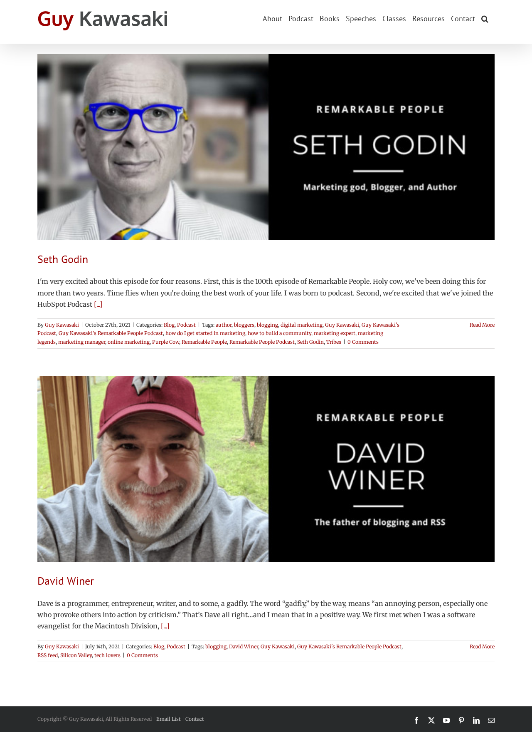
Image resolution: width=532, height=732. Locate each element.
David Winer (65, 581)
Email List (168, 719)
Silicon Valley (76, 655)
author (224, 325)
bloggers (244, 325)
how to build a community (279, 333)
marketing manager (81, 342)
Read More (482, 325)
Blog (169, 325)
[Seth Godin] (266, 147)
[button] (484, 18)
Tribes (333, 342)
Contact (194, 719)
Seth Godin (62, 259)
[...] (98, 304)
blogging (267, 325)
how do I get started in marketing (205, 333)
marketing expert (334, 333)
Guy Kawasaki (62, 325)
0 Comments (363, 342)
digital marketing (302, 325)
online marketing (129, 342)
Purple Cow (165, 342)
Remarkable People (204, 342)
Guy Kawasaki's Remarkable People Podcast (111, 333)
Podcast (186, 325)
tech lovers (107, 655)
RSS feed (47, 655)
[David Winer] (266, 469)
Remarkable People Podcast (262, 342)
